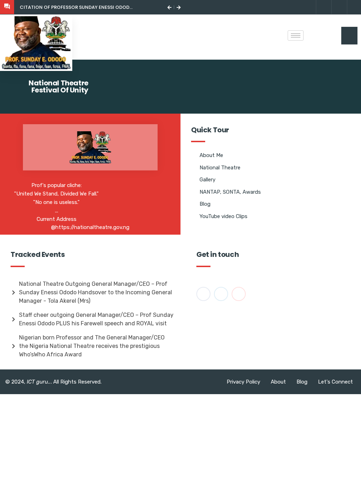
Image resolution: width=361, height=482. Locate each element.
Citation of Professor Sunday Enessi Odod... (76, 7)
